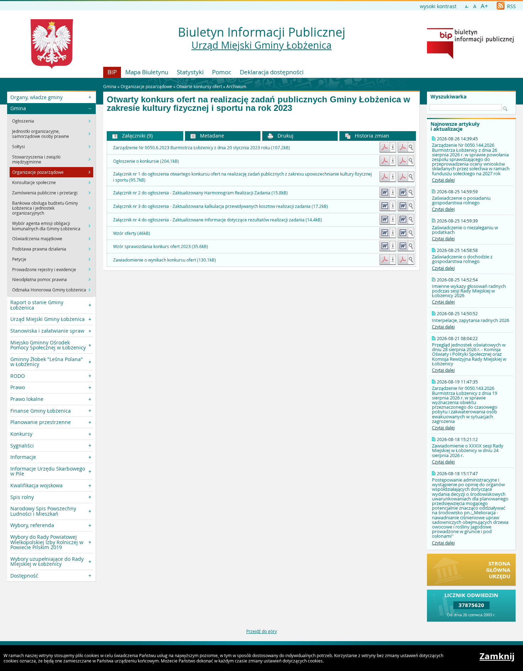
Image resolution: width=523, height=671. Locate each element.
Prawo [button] (17, 387)
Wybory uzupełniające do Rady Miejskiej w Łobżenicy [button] (47, 561)
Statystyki (190, 72)
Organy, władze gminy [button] (36, 97)
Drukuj (285, 135)
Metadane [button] (211, 135)
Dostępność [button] (24, 575)
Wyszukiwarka (448, 96)
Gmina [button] (18, 108)
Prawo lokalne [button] (26, 399)
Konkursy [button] (21, 433)
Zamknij (497, 656)
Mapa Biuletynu (146, 72)
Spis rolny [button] (22, 497)
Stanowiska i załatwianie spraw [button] (47, 330)
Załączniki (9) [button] (137, 135)
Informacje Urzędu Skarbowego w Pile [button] (47, 471)
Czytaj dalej (443, 180)
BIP (112, 72)
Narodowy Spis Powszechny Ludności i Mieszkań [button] (43, 511)
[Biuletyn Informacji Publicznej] (470, 57)
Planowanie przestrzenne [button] (40, 422)
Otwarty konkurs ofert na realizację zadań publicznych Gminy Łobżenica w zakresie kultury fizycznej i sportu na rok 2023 (258, 103)
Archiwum (236, 86)
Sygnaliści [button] (22, 445)
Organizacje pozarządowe (146, 86)
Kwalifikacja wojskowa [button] (36, 485)
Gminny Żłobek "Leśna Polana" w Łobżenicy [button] (46, 361)
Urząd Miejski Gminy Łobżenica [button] (47, 319)
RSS (511, 6)
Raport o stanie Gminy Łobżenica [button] (36, 305)
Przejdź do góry (261, 631)
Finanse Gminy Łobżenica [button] (40, 410)
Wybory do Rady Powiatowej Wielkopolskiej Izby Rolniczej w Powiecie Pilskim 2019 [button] (46, 542)
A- (467, 6)
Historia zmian (371, 135)
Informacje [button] (23, 456)
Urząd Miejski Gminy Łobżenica (261, 45)
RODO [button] (17, 375)
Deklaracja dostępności (271, 72)
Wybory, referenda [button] (32, 525)
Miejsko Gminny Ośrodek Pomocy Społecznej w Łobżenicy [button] (48, 345)
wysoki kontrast (438, 6)
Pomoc (221, 72)
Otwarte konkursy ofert (199, 86)
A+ (484, 6)
